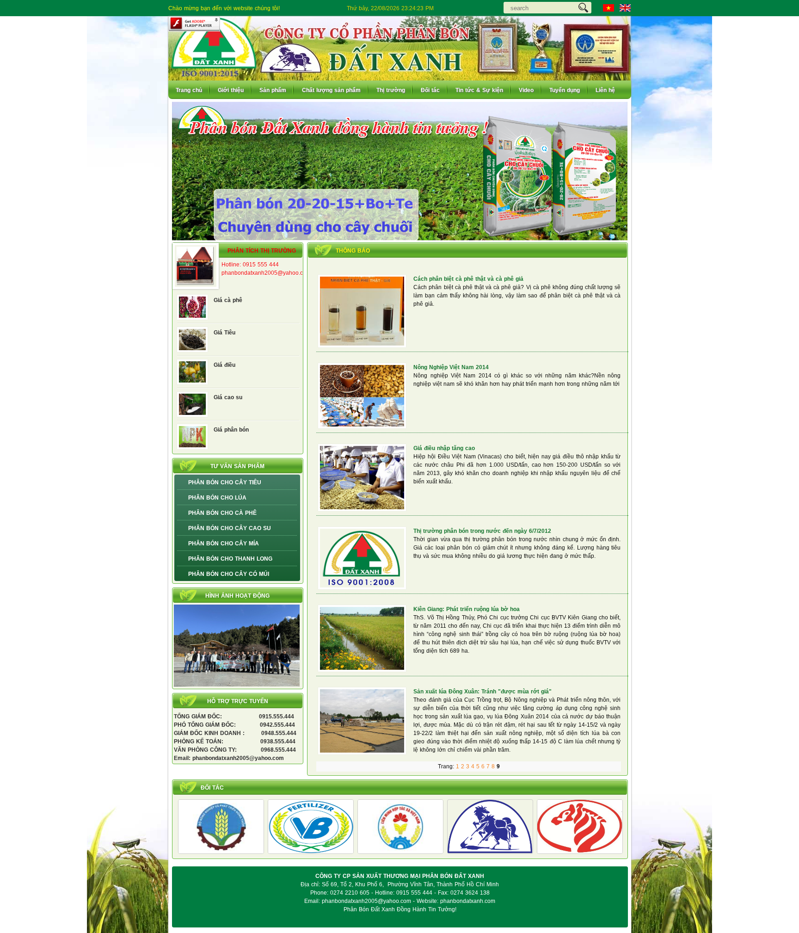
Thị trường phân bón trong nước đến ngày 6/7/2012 (482, 531)
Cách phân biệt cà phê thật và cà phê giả (468, 279)
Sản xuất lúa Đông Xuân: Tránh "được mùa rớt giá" (482, 691)
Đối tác (430, 90)
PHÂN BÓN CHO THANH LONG (230, 559)
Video (526, 90)
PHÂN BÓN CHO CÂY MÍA (223, 543)
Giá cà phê (228, 300)
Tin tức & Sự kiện (479, 90)
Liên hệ (605, 90)
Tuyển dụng (564, 90)
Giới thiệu (231, 90)
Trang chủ (189, 90)
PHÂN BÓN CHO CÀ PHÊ (222, 513)
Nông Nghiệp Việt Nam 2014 (451, 367)
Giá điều (224, 365)
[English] (625, 8)
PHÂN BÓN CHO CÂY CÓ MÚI (228, 574)
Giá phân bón (231, 429)
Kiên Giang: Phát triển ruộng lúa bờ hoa (466, 609)
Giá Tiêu (224, 332)
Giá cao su (228, 397)
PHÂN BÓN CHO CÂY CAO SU (229, 528)
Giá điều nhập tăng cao (444, 448)
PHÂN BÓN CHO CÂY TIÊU (224, 482)
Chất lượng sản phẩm (331, 90)
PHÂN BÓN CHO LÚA (217, 497)
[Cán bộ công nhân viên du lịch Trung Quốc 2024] (237, 684)
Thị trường (390, 90)
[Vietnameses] (608, 8)
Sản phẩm (272, 90)
